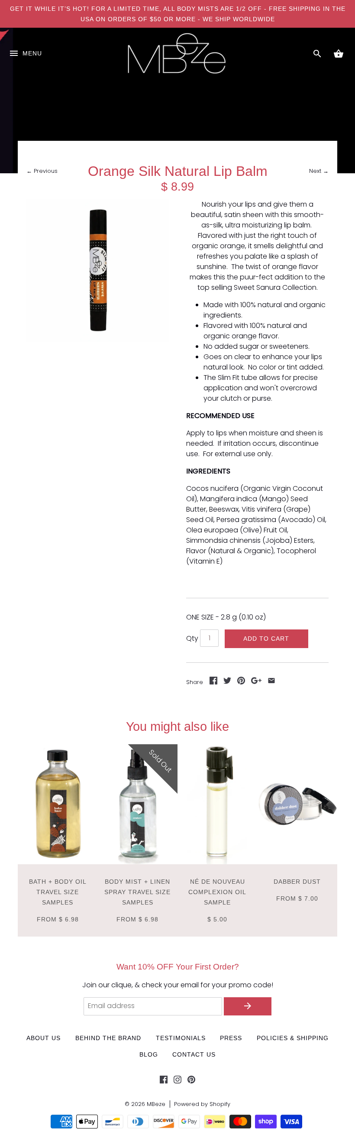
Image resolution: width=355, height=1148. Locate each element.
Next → (319, 171)
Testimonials (181, 1037)
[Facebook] (164, 1081)
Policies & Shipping (293, 1037)
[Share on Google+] (256, 682)
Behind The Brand (108, 1037)
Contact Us (194, 1054)
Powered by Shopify (202, 1104)
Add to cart (266, 638)
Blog (148, 1054)
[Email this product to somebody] (271, 682)
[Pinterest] (191, 1081)
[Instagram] (177, 1081)
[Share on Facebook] (213, 682)
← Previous (42, 171)
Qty (192, 638)
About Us (43, 1037)
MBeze (156, 1104)
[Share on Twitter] (227, 682)
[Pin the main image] (241, 682)
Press (231, 1037)
